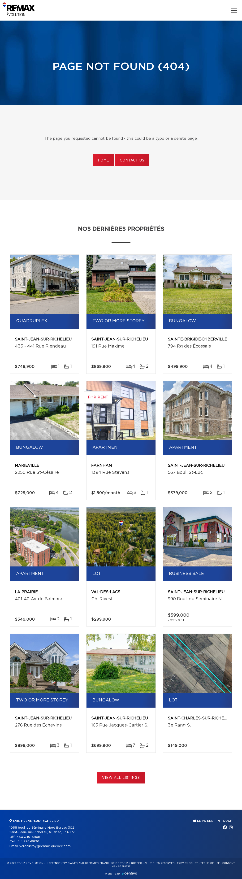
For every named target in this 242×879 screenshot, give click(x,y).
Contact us (132, 160)
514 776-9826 (28, 841)
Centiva (129, 873)
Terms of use (210, 863)
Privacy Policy (187, 863)
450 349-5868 (28, 837)
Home (103, 160)
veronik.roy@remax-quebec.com (45, 846)
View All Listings (121, 777)
